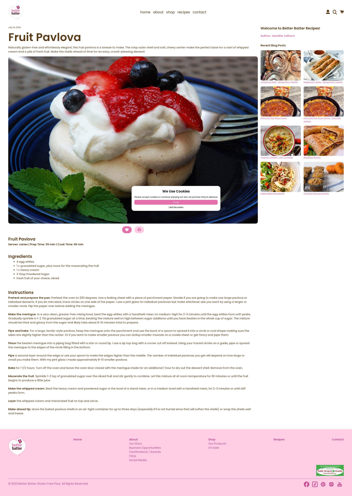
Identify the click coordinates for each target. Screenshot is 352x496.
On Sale (213, 448)
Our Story (135, 444)
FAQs (132, 456)
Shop (211, 439)
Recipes (279, 439)
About (133, 439)
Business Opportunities (145, 448)
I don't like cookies (176, 207)
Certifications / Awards (145, 452)
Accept (176, 202)
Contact (338, 439)
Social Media (138, 460)
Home (77, 439)
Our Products (217, 444)
